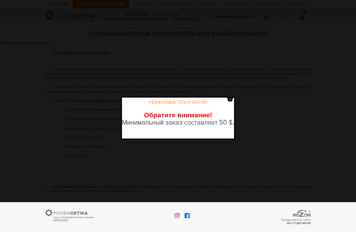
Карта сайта (61, 220)
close (230, 99)
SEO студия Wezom (299, 223)
